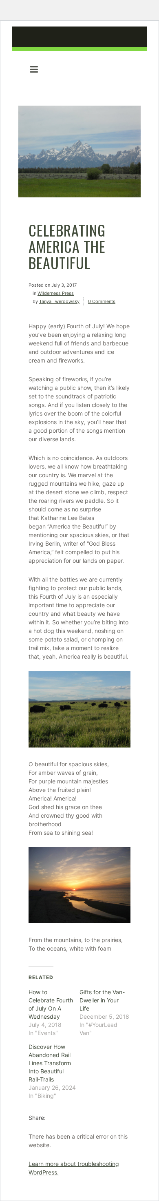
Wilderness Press (56, 293)
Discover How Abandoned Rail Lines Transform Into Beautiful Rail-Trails (50, 1063)
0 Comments (101, 301)
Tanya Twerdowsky (59, 301)
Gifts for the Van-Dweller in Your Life (102, 1000)
